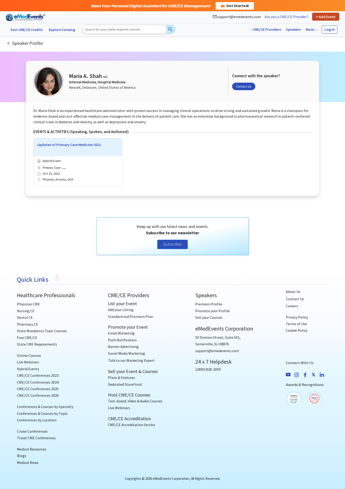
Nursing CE (25, 310)
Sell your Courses (208, 317)
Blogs (21, 455)
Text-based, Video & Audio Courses (135, 401)
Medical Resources (31, 449)
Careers (292, 306)
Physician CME (28, 304)
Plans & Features (121, 377)
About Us (293, 291)
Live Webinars (28, 362)
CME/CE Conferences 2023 (38, 375)
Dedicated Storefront (125, 384)
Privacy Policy (297, 317)
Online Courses (29, 355)
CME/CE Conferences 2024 (38, 382)
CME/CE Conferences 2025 (38, 388)
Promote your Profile (212, 310)
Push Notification (122, 340)
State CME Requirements (37, 344)
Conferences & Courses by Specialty (45, 406)
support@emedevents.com (239, 16)
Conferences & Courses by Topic (42, 413)
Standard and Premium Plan (130, 316)
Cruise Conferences (32, 431)
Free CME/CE (27, 337)
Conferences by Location (37, 420)
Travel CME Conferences (36, 437)
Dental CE (25, 317)
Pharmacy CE (27, 324)
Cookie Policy (296, 330)
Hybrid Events (28, 368)
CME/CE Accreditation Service (131, 424)
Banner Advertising (123, 346)
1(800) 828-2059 (208, 369)
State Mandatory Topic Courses (42, 330)
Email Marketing (121, 333)
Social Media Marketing (126, 353)
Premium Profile (208, 304)
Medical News (27, 462)
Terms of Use (296, 323)
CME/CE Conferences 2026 (38, 395)
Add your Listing (121, 309)
